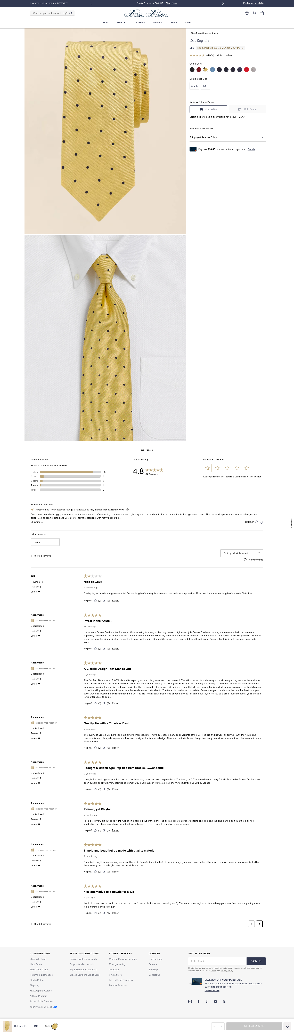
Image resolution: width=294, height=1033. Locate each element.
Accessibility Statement (42, 1001)
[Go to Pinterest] (207, 1001)
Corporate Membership (82, 964)
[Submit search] (70, 13)
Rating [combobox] (37, 542)
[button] (262, 13)
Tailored (139, 22)
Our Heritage (155, 959)
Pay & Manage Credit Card (83, 969)
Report (115, 600)
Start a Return (37, 980)
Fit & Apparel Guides (41, 990)
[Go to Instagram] (190, 1001)
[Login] (254, 13)
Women (157, 22)
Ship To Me (211, 109)
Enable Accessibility (253, 3)
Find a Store (115, 974)
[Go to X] (224, 1001)
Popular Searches (118, 985)
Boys (173, 22)
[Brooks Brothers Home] (147, 13)
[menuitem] (106, 22)
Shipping (34, 985)
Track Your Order (39, 969)
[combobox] (244, 553)
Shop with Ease (38, 959)
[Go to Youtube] (215, 1001)
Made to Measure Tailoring (123, 959)
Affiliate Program (38, 996)
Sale (188, 22)
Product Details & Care (202, 128)
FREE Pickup (250, 109)
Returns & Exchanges (41, 974)
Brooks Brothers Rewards (83, 959)
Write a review (224, 55)
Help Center (36, 964)
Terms (213, 971)
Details (251, 149)
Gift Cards (114, 969)
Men (105, 22)
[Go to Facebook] (198, 1001)
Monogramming (117, 964)
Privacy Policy (227, 971)
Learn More (212, 990)
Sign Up (256, 961)
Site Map (153, 969)
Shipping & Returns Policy (203, 137)
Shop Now (152, 3)
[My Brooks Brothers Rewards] (49, 3)
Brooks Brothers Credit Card (85, 974)
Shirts (121, 22)
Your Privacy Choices (41, 1006)
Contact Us (154, 974)
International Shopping (121, 980)
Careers (153, 964)
